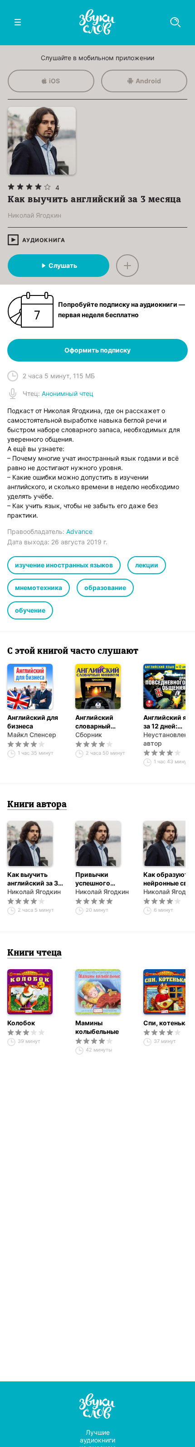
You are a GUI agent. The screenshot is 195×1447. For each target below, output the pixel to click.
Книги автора (37, 804)
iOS (54, 81)
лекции (146, 565)
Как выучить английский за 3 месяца (32, 879)
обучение (30, 610)
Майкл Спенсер (31, 734)
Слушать (63, 265)
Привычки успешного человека (92, 879)
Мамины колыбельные (97, 1027)
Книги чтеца (34, 953)
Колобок (21, 1023)
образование (105, 587)
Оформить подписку (97, 350)
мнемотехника (38, 587)
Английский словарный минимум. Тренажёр (94, 722)
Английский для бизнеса (32, 722)
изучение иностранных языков (64, 565)
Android (148, 81)
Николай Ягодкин (34, 891)
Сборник (88, 734)
